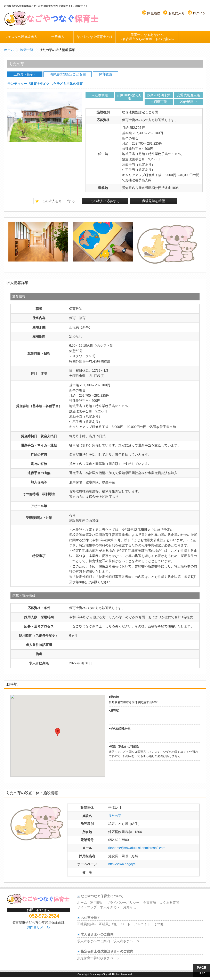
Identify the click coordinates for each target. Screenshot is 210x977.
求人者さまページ (126, 941)
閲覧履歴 (153, 13)
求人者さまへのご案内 (93, 941)
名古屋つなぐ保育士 (51, 18)
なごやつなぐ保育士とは (94, 36)
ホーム (9, 50)
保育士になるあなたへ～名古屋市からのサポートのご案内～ (147, 37)
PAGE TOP (201, 970)
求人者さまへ (110, 907)
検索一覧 (26, 50)
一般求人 (57, 36)
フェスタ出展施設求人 (21, 36)
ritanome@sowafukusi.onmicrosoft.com (136, 848)
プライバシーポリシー (123, 902)
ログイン (199, 13)
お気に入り (176, 13)
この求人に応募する (105, 201)
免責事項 (149, 902)
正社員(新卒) (86, 924)
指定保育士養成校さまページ (98, 958)
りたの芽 (114, 815)
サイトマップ (87, 907)
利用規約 (96, 902)
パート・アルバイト (135, 924)
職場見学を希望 (153, 201)
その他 (158, 924)
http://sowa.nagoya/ (122, 864)
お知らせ (129, 907)
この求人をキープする (58, 201)
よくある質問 (169, 902)
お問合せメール (38, 927)
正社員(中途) (108, 924)
